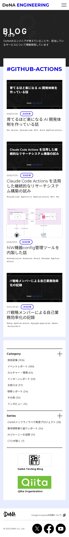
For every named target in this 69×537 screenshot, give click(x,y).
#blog (9, 323)
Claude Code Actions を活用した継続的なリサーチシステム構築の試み (34, 186)
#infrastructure (14, 258)
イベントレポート (21, 366)
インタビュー (17, 404)
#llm (36, 130)
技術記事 (27, 113)
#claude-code (26, 130)
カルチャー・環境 (20, 372)
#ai (8, 130)
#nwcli (37, 258)
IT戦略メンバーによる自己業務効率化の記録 (33, 315)
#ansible (46, 258)
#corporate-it (14, 326)
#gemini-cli (26, 196)
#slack (55, 323)
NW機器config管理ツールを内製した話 (33, 250)
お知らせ (15, 385)
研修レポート (18, 391)
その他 (14, 397)
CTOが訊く (16, 441)
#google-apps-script (40, 323)
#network (27, 258)
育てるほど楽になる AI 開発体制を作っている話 (34, 122)
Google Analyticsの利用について (46, 515)
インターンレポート (22, 379)
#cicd (42, 130)
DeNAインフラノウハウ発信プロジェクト (34, 422)
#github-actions (54, 130)
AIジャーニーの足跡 (21, 434)
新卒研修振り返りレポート (25, 428)
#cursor (14, 130)
